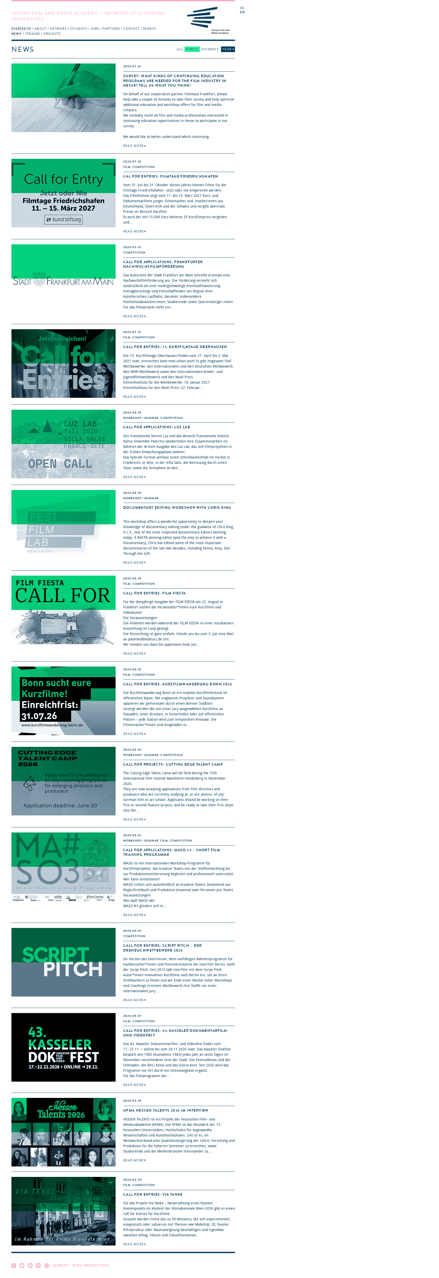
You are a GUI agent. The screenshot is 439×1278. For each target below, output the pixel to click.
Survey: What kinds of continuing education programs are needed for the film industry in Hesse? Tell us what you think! (175, 81)
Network (58, 29)
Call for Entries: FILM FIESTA (154, 593)
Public (192, 49)
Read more (133, 146)
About (40, 29)
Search (149, 29)
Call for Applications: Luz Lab (156, 427)
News (16, 34)
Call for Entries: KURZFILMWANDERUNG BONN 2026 (177, 684)
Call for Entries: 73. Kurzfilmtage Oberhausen (175, 346)
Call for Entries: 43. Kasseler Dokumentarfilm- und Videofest (175, 1033)
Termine (32, 34)
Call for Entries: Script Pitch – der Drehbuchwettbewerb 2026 (162, 948)
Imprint (61, 1265)
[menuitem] (21, 28)
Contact (131, 29)
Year (227, 49)
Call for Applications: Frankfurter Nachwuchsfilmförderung (163, 264)
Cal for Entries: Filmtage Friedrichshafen (170, 176)
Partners (111, 29)
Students (78, 29)
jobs (95, 29)
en (242, 12)
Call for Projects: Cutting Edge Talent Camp (173, 764)
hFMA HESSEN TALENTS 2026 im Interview (166, 1110)
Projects (52, 34)
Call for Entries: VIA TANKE (153, 1194)
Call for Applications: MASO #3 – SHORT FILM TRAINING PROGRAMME (171, 852)
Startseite (21, 29)
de (242, 8)
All (180, 49)
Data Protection (91, 1265)
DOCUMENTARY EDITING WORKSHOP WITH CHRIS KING (177, 507)
